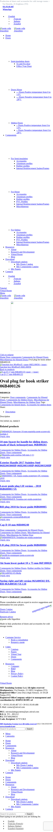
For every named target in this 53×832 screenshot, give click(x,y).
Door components (14, 357)
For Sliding (16, 230)
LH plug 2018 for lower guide (23, 545)
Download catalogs (19, 262)
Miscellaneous (22, 206)
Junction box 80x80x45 (15, 367)
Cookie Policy (17, 676)
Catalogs (14, 649)
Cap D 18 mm (14, 524)
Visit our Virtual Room (10, 681)
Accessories (21, 161)
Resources (9, 664)
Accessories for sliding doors (38, 405)
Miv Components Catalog (27, 266)
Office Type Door (24, 66)
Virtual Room (17, 254)
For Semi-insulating (19, 158)
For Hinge (15, 192)
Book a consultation (19, 640)
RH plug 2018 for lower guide (23, 506)
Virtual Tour (16, 654)
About (13, 249)
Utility (8, 647)
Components (16, 659)
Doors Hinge (16, 89)
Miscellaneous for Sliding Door (26, 402)
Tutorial (3, 288)
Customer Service (13, 637)
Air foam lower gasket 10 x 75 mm (26, 563)
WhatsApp (7, 9)
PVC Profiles (22, 201)
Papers (14, 652)
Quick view (5, 436)
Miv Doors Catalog (24, 264)
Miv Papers (16, 269)
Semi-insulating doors (20, 61)
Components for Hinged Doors (35, 357)
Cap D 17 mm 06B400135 (11, 374)
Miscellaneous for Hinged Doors (14, 359)
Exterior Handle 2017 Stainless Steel (25, 464)
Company (15, 666)
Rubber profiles (23, 166)
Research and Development (23, 252)
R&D (13, 669)
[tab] (29, 412)
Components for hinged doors (13, 405)
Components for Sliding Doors (19, 400)
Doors (13, 657)
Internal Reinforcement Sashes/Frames (32, 168)
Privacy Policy (17, 673)
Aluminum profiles (24, 163)
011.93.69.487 (8, 7)
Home (3, 357)
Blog (13, 257)
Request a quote (18, 642)
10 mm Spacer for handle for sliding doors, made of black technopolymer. (24, 443)
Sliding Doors (17, 123)
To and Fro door (23, 64)
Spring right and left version (25, 582)
